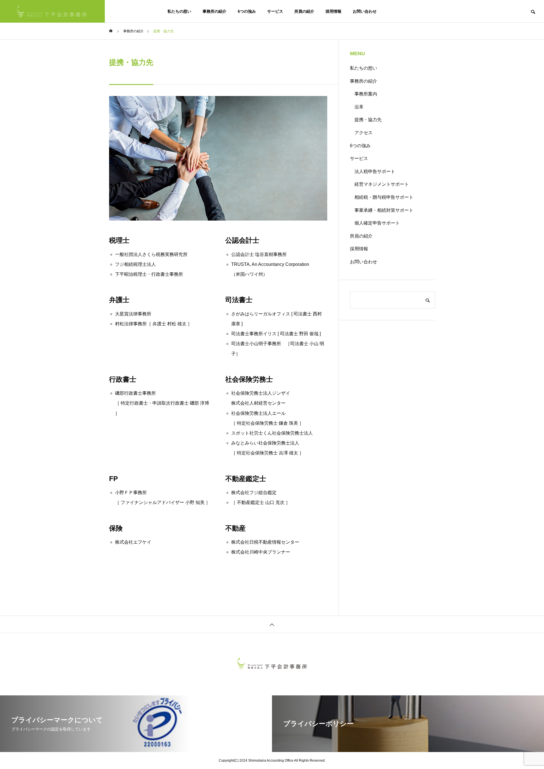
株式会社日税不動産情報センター (265, 542)
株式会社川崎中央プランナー (260, 552)
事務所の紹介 (214, 11)
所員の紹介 (304, 11)
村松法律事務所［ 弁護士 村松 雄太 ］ (153, 323)
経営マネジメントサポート (381, 184)
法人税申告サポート (374, 171)
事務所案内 (365, 93)
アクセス (363, 132)
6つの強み (247, 11)
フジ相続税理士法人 (135, 264)
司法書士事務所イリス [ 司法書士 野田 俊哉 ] (276, 333)
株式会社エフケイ (133, 542)
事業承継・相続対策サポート (383, 210)
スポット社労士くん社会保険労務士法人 (272, 433)
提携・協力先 (368, 119)
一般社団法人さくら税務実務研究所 (151, 254)
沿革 (359, 106)
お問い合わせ (365, 11)
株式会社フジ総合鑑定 (254, 492)
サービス (275, 11)
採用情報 (333, 11)
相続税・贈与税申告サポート (383, 197)
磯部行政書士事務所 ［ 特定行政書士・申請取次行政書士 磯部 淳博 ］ (162, 403)
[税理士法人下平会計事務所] (52, 11)
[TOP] (272, 624)
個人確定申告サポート (377, 223)
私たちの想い (179, 11)
